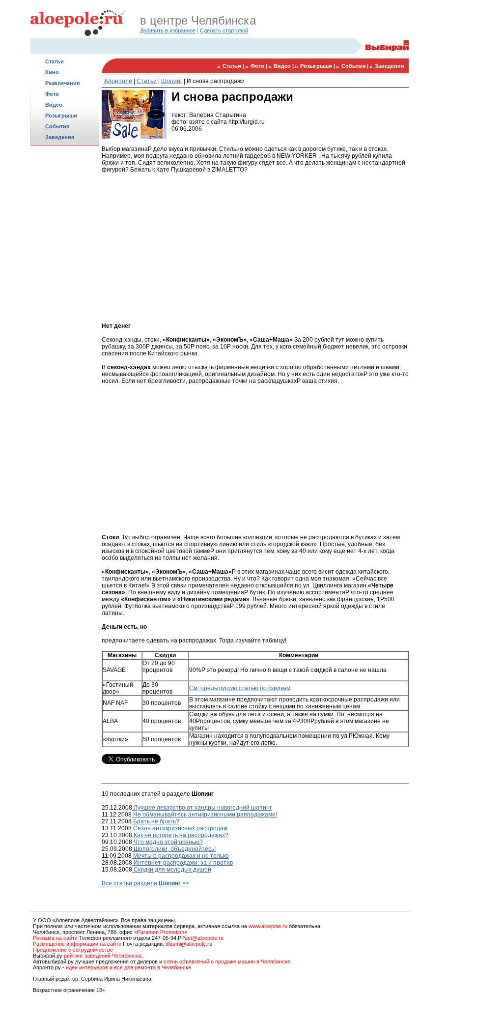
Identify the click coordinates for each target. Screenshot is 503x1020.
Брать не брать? (155, 821)
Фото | (260, 66)
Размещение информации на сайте (77, 944)
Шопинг (171, 81)
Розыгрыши (61, 115)
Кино (52, 72)
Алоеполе (118, 81)
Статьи (54, 61)
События (57, 126)
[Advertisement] (64, 302)
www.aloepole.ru (268, 926)
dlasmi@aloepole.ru (189, 944)
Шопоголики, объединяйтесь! (174, 848)
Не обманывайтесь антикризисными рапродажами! (204, 814)
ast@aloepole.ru (204, 938)
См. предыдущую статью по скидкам (239, 688)
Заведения (59, 137)
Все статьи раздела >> (145, 883)
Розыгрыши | (318, 66)
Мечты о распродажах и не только (180, 855)
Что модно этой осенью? (167, 842)
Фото (52, 94)
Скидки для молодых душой (171, 869)
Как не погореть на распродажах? (180, 835)
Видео (53, 105)
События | (355, 66)
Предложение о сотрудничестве (73, 950)
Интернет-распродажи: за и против (182, 862)
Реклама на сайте (55, 938)
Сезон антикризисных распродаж (179, 828)
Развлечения (62, 83)
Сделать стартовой (224, 30)
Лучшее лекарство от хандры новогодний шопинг (202, 807)
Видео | (284, 66)
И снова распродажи (216, 81)
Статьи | (234, 66)
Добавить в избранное (168, 30)
